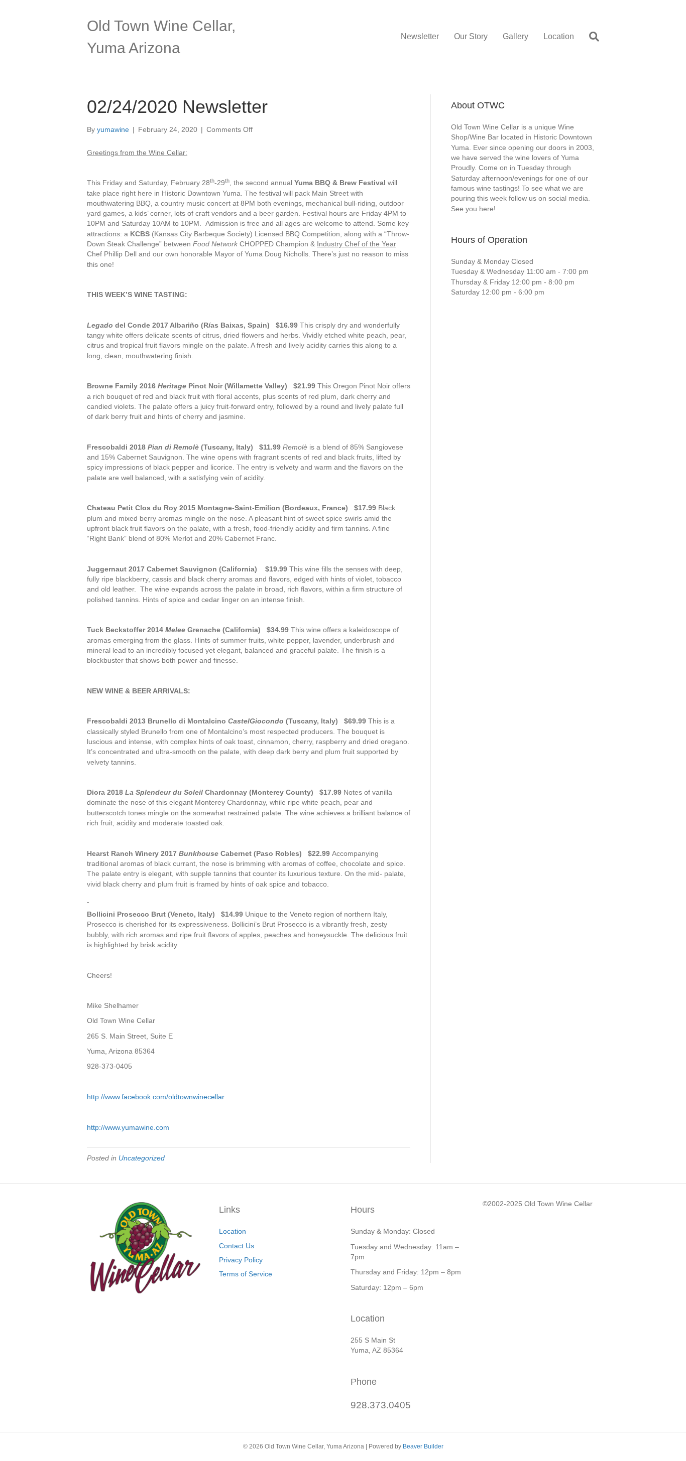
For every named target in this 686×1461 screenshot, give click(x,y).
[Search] (590, 36)
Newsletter (420, 36)
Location (558, 36)
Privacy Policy (241, 1260)
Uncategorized (142, 1158)
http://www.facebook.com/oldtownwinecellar (155, 1097)
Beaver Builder (423, 1446)
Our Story (471, 36)
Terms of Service (245, 1274)
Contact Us (236, 1246)
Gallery (515, 36)
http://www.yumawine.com (128, 1127)
